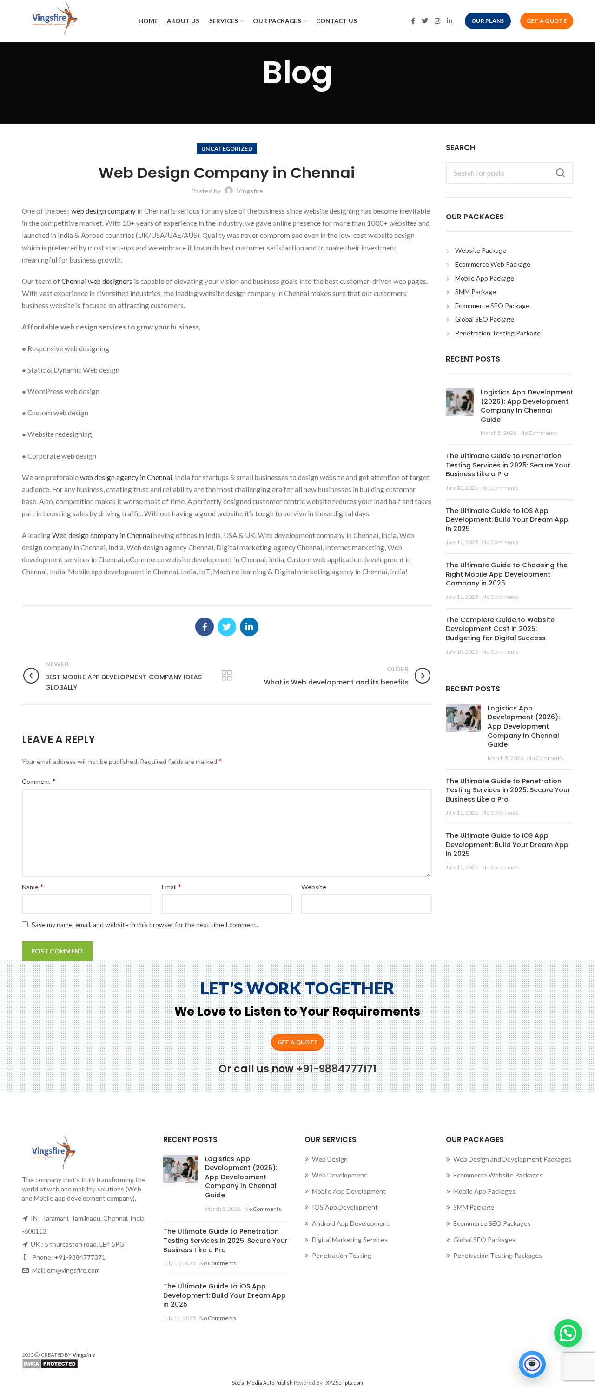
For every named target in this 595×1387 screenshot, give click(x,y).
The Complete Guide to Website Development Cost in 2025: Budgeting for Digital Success (500, 629)
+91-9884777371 (80, 1257)
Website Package (480, 250)
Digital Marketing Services (350, 1239)
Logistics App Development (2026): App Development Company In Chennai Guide (527, 406)
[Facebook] (413, 21)
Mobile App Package (484, 278)
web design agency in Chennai (126, 477)
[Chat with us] (532, 1364)
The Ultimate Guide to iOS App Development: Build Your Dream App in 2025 (507, 519)
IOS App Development (345, 1207)
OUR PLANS (487, 20)
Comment (38, 780)
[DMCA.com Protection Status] (156, 1363)
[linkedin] (449, 21)
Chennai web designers (96, 281)
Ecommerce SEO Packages (492, 1223)
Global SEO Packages (484, 1239)
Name (32, 886)
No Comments (538, 432)
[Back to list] (227, 676)
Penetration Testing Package (498, 333)
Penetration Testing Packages (497, 1255)
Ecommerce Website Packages (498, 1175)
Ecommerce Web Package (492, 264)
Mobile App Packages (484, 1191)
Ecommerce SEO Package (492, 305)
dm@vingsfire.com (73, 1270)
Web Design (330, 1159)
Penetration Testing (341, 1255)
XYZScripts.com (344, 1383)
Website (313, 887)
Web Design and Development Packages (512, 1159)
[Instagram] (437, 21)
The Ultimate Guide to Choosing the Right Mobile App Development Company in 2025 (507, 574)
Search (560, 173)
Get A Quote (547, 20)
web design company (103, 211)
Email (171, 886)
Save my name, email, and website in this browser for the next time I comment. (145, 924)
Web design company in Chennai (102, 535)
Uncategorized (226, 148)
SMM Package (475, 292)
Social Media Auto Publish (262, 1383)
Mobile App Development (349, 1191)
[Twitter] (424, 21)
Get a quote (297, 1042)
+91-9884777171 (336, 1069)
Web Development (339, 1175)
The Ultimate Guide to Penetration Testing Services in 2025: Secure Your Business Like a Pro (508, 465)
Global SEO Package (484, 319)
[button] (568, 1333)
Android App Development (351, 1223)
